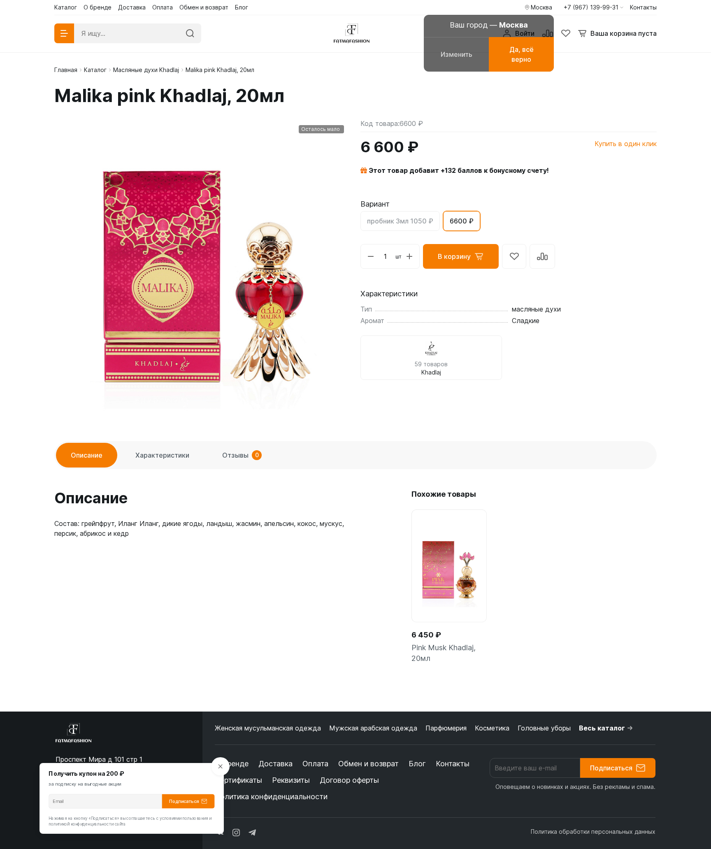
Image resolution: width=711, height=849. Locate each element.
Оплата (315, 763)
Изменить (456, 54)
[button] (593, 7)
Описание (86, 455)
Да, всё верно (521, 54)
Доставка (275, 763)
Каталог (95, 69)
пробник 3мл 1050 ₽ (400, 221)
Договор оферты (349, 780)
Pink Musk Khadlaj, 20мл (443, 653)
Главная (65, 69)
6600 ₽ (462, 221)
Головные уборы (544, 728)
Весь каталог (602, 728)
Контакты (452, 763)
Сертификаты (238, 780)
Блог (417, 763)
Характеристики (162, 455)
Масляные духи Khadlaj (146, 69)
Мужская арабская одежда (373, 728)
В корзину (454, 256)
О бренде (232, 763)
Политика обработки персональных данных (593, 831)
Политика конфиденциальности (271, 796)
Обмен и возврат (368, 763)
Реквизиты (291, 780)
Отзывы (240, 455)
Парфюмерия (446, 728)
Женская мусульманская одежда (268, 728)
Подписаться (611, 768)
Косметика (492, 728)
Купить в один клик (626, 144)
